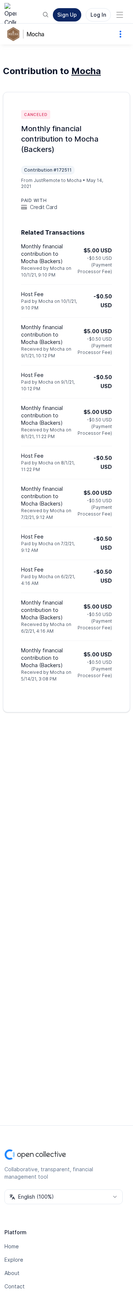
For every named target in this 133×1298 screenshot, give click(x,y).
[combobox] (63, 1196)
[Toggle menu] (119, 14)
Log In (98, 14)
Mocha (35, 34)
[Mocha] (15, 34)
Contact (14, 1286)
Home (11, 1246)
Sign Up (67, 14)
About (12, 1273)
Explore (13, 1259)
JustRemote (47, 180)
